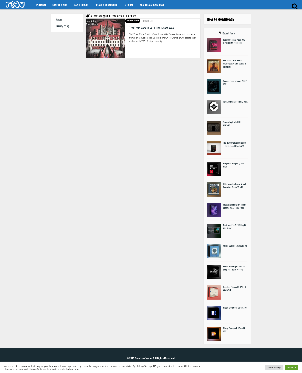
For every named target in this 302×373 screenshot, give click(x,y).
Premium (41, 4)
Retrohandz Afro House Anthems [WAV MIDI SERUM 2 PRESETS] (234, 63)
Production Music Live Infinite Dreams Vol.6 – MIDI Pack (234, 206)
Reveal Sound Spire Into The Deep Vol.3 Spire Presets (234, 268)
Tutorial (128, 4)
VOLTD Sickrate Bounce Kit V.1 (235, 245)
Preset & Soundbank (106, 4)
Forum (59, 20)
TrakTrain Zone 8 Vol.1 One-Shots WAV (151, 27)
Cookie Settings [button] (274, 367)
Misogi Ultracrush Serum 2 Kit (235, 307)
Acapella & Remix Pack (152, 4)
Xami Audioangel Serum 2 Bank (235, 101)
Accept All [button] (291, 367)
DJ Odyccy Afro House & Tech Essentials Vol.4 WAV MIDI (234, 185)
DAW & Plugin (81, 4)
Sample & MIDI (59, 4)
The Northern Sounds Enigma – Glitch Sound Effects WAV (234, 144)
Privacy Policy (62, 26)
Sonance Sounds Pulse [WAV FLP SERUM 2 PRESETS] (234, 41)
